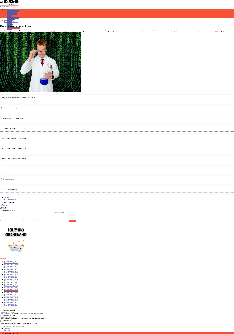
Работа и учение (12, 13)
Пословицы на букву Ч (11, 297)
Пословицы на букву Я (11, 305)
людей (53, 31)
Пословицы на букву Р (11, 286)
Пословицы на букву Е (11, 269)
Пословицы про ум (6, 322)
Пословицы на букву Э (11, 302)
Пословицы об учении (7, 312)
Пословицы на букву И (11, 274)
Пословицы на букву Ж (11, 271)
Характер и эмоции (13, 11)
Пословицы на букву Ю (11, 304)
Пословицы (7, 9)
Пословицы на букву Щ (11, 301)
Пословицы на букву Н (11, 281)
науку (217, 31)
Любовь (9, 23)
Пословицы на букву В (11, 264)
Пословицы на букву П (11, 284)
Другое (9, 29)
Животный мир (12, 14)
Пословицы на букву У (11, 291)
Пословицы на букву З (11, 272)
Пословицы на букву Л (11, 277)
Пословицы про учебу (7, 317)
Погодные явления (13, 18)
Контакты (7, 328)
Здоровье (10, 24)
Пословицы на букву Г (11, 266)
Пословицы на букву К (11, 276)
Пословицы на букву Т (11, 289)
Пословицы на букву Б (11, 263)
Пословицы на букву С (11, 287)
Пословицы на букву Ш (11, 299)
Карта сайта (7, 330)
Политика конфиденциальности (14, 327)
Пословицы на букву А (11, 261)
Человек (9, 16)
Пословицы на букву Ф (11, 292)
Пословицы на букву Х (11, 294)
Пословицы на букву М (11, 279)
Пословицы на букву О (11, 282)
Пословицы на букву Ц (11, 296)
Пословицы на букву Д (11, 268)
